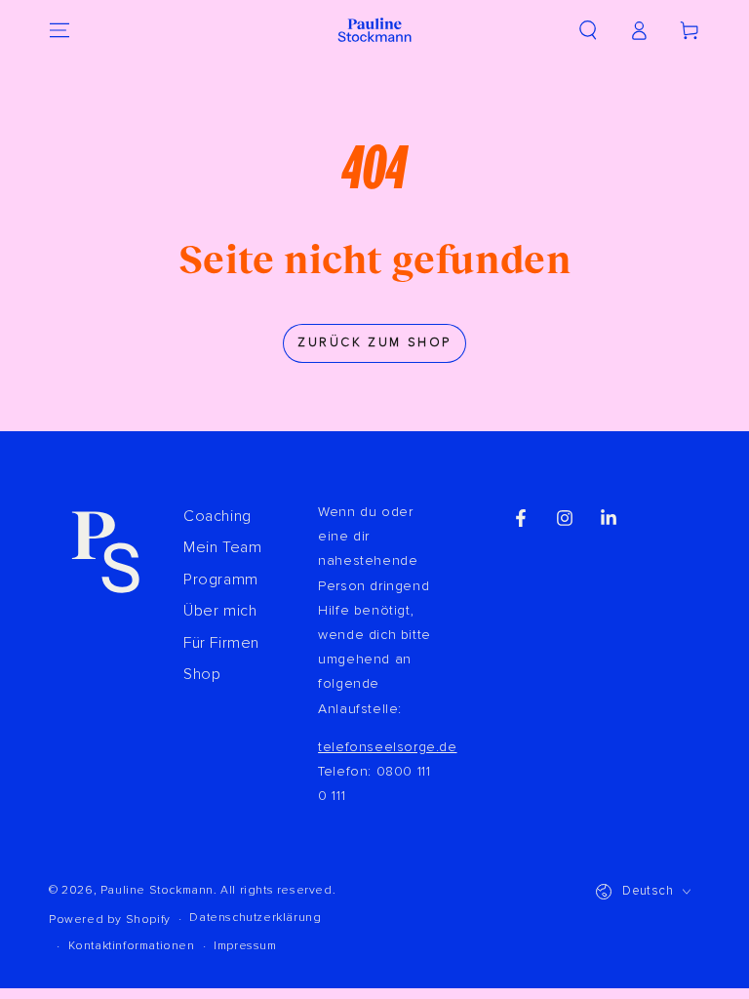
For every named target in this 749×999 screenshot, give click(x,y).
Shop (201, 674)
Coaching (217, 516)
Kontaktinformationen (131, 946)
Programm (220, 579)
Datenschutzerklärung (255, 917)
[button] (588, 30)
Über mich (219, 610)
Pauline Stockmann (157, 890)
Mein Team (222, 547)
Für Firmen (221, 643)
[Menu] (59, 30)
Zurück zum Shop (374, 342)
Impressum (245, 946)
